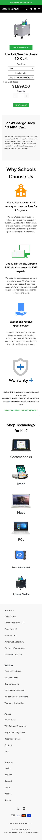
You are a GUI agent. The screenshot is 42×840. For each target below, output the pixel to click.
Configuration (21, 73)
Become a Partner (12, 739)
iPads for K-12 (10, 629)
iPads (21, 484)
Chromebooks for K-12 (14, 622)
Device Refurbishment (14, 690)
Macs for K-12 (10, 635)
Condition (21, 64)
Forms (7, 787)
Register (8, 774)
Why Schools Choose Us (15, 726)
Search (7, 800)
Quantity (21, 91)
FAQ (6, 751)
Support (8, 781)
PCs (21, 539)
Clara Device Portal (13, 671)
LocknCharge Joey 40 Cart (21, 56)
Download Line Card (13, 654)
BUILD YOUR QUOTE (21, 47)
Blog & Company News (14, 732)
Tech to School (24, 829)
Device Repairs (11, 677)
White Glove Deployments (16, 697)
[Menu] (39, 9)
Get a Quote (10, 616)
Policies (7, 794)
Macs (21, 512)
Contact (8, 745)
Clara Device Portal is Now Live (21, 2)
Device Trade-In (11, 684)
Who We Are (10, 719)
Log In (7, 768)
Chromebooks (21, 457)
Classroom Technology (14, 648)
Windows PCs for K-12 (14, 642)
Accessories (21, 567)
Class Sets (21, 594)
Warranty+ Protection (14, 703)
